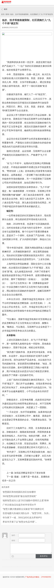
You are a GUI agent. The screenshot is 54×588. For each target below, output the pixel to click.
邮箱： (14, 540)
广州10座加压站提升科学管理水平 (19, 505)
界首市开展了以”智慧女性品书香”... (20, 522)
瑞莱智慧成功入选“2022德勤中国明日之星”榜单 (26, 500)
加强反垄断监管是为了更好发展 (29, 473)
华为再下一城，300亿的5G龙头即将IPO (22, 517)
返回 (5, 9)
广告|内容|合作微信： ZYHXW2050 (38, 577)
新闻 (7, 14)
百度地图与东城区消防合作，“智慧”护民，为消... (26, 513)
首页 (2, 14)
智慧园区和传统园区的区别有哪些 (19, 492)
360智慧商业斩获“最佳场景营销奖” (20, 496)
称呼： (14, 535)
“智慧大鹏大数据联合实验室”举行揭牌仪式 (23, 509)
